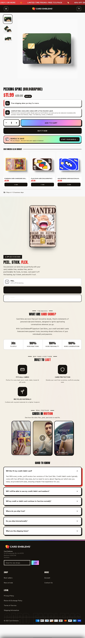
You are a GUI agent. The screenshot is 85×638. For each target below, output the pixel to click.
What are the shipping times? (17, 531)
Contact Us (48, 582)
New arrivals (8, 582)
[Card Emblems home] (42, 8)
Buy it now (42, 131)
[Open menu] (6, 9)
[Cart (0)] (79, 9)
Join (35, 563)
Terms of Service (10, 605)
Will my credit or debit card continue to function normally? (28, 501)
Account (47, 578)
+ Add (16, 184)
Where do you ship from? (15, 511)
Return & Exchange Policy (13, 600)
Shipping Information (11, 610)
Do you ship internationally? (16, 521)
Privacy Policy (9, 596)
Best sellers (8, 578)
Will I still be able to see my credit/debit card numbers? (27, 491)
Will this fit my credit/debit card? (19, 471)
